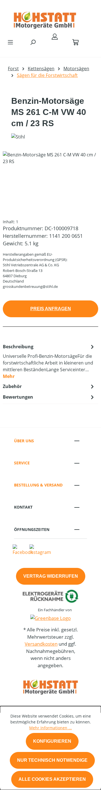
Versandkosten (41, 644)
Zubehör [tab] (12, 386)
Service (22, 462)
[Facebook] (23, 550)
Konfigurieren (52, 741)
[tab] (49, 361)
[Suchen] (32, 42)
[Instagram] (40, 550)
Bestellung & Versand (38, 485)
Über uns (24, 440)
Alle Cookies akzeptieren (52, 779)
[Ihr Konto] (54, 36)
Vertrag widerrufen (50, 576)
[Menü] (10, 42)
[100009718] (50, 182)
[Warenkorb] (75, 42)
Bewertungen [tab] (18, 397)
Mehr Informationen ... (50, 727)
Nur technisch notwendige (52, 760)
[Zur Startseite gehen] (45, 18)
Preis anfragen (50, 308)
